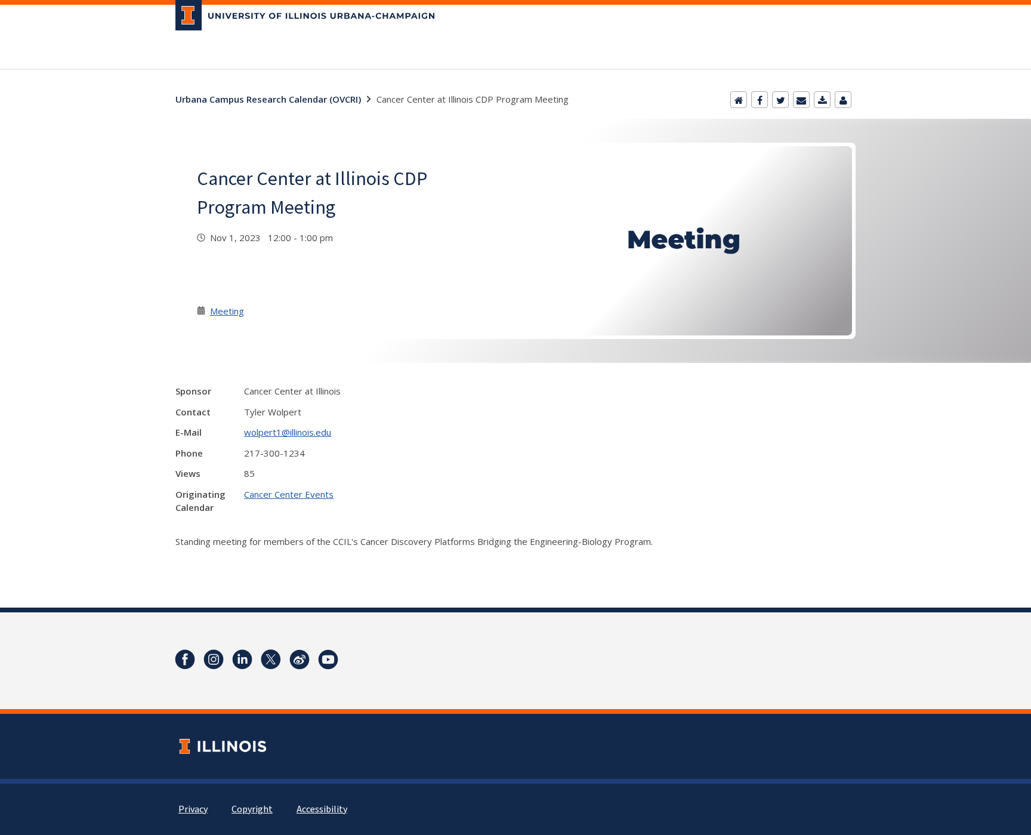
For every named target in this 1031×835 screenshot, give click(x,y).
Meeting (227, 311)
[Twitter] (780, 99)
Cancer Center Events (289, 494)
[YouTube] (328, 659)
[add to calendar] (822, 99)
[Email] (801, 99)
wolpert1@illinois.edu (287, 432)
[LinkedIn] (242, 659)
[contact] (843, 99)
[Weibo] (299, 659)
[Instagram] (213, 659)
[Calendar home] (738, 99)
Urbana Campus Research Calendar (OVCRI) (268, 99)
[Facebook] (759, 99)
